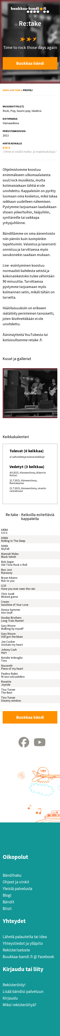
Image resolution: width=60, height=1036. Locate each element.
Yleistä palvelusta (17, 888)
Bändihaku (12, 875)
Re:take (16, 90)
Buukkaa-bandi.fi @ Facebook (28, 956)
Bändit (8, 902)
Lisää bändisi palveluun (23, 991)
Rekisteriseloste (16, 950)
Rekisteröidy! (14, 984)
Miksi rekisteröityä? (19, 1004)
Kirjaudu (10, 998)
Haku (6, 90)
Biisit (7, 908)
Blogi (7, 895)
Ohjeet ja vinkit (16, 882)
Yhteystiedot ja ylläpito (23, 943)
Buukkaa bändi (30, 63)
